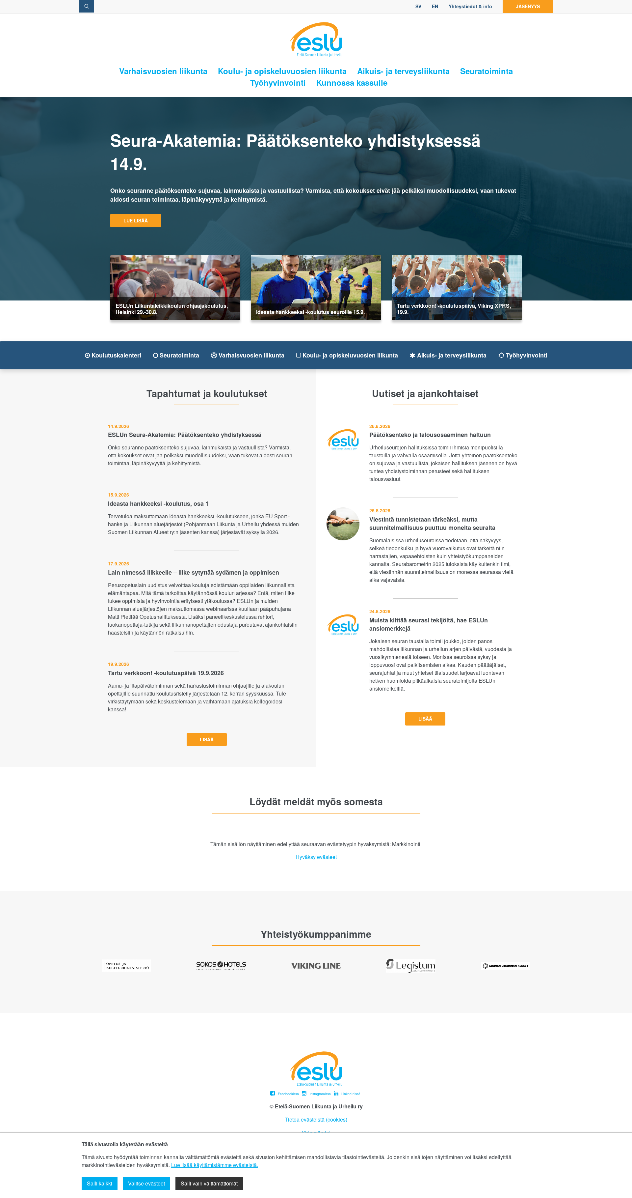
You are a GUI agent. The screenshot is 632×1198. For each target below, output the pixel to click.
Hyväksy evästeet (316, 857)
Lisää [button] (207, 739)
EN (435, 6)
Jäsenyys (528, 6)
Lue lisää (135, 220)
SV (418, 6)
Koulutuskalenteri (115, 355)
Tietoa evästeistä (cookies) (316, 1119)
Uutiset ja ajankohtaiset (425, 393)
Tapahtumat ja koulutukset (206, 393)
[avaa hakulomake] (86, 6)
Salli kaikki (99, 1183)
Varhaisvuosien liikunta (163, 71)
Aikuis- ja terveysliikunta (403, 71)
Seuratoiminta (486, 71)
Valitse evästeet (146, 1183)
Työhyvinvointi (278, 82)
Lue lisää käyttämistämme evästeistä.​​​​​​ (214, 1165)
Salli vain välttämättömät (209, 1183)
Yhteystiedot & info (470, 6)
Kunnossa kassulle (351, 82)
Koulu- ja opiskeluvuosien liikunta (282, 71)
